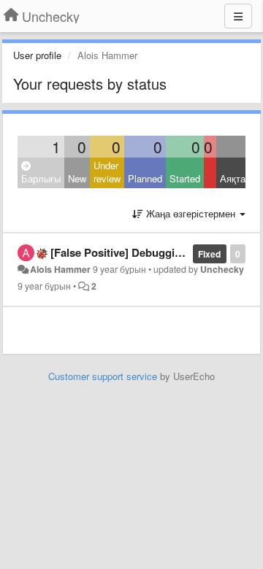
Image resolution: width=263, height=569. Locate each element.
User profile (37, 55)
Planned (145, 178)
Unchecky (222, 269)
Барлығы (41, 178)
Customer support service (102, 376)
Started (184, 178)
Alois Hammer (60, 269)
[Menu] (238, 16)
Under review (107, 172)
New (77, 178)
